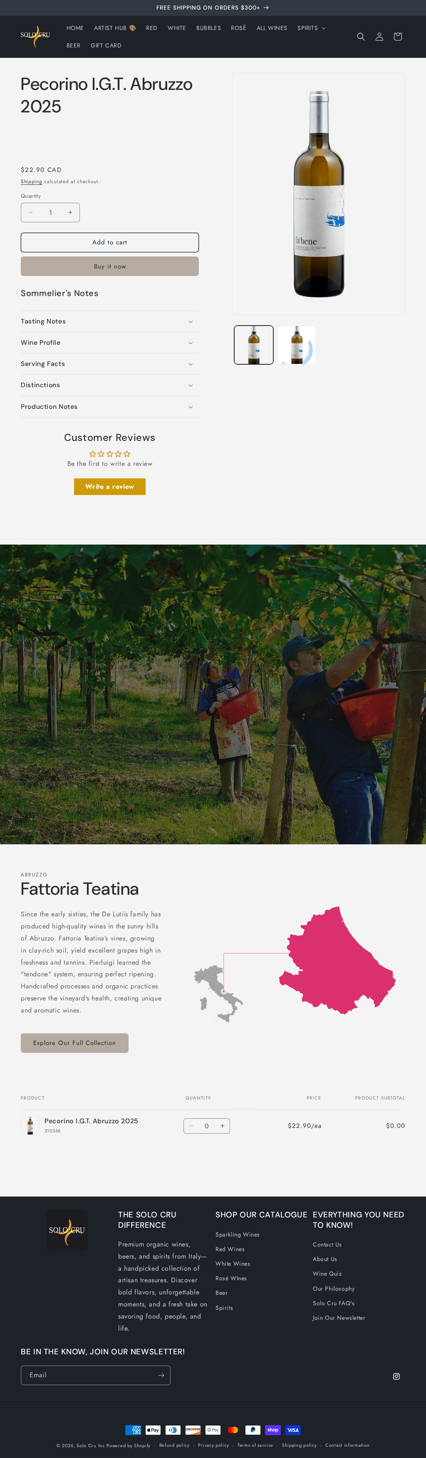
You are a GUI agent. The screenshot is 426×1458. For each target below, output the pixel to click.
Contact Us (327, 1244)
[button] (310, 28)
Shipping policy (299, 1445)
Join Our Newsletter (339, 1318)
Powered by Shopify (128, 1445)
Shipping (31, 181)
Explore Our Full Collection (74, 1042)
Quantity (31, 196)
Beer (221, 1293)
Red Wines (230, 1249)
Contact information (347, 1445)
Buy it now (110, 266)
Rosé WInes (231, 1278)
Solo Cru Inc (90, 1445)
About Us (325, 1259)
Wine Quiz (327, 1273)
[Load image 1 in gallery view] (253, 345)
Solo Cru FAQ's (333, 1303)
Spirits (224, 1308)
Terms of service (255, 1445)
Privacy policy (213, 1445)
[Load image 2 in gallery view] (296, 345)
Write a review (109, 486)
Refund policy (174, 1445)
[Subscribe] (161, 1375)
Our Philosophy (333, 1288)
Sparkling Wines (237, 1234)
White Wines (232, 1263)
